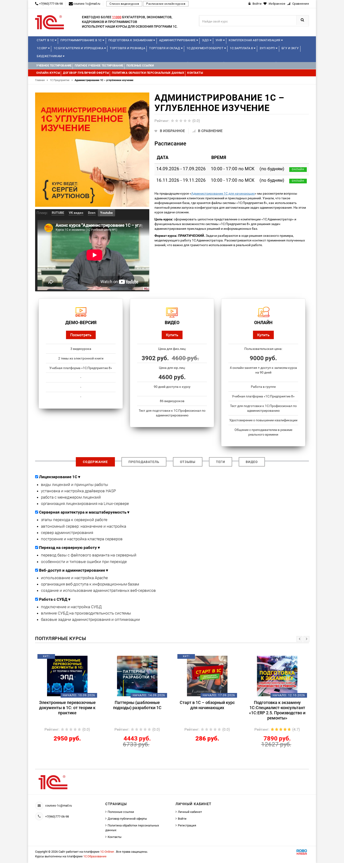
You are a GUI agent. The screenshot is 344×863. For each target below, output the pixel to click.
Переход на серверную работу (69, 547)
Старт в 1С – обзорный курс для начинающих (137, 705)
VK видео (76, 213)
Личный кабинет (190, 812)
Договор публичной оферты (127, 818)
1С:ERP (42, 48)
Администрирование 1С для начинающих (223, 193)
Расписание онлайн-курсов (165, 3)
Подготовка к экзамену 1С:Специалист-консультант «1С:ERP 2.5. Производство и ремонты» (207, 710)
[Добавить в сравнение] (74, 658)
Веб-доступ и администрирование (73, 570)
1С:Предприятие (61, 80)
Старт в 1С (46, 40)
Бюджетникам (50, 56)
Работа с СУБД (54, 599)
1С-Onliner (107, 851)
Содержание (95, 462)
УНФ (219, 40)
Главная (41, 80)
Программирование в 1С (81, 40)
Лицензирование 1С (59, 476)
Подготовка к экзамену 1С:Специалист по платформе (277, 705)
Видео (252, 462)
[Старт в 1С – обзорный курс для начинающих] (137, 676)
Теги (220, 462)
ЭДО (206, 40)
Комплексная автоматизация (255, 40)
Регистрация (187, 825)
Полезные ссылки (121, 812)
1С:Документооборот (205, 48)
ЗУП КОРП (268, 48)
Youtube (106, 213)
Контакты (114, 837)
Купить (172, 335)
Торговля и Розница (127, 48)
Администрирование (177, 40)
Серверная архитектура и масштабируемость (84, 512)
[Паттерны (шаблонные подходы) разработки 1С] (67, 676)
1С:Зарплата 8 (242, 48)
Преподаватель (143, 462)
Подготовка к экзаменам (131, 40)
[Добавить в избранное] (59, 658)
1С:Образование (94, 856)
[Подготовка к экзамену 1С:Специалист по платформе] (277, 676)
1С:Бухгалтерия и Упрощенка (79, 48)
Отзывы (187, 462)
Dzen (91, 213)
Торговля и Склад (165, 48)
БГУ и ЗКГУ (290, 48)
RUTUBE (58, 213)
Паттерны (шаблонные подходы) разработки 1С (67, 705)
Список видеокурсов (124, 3)
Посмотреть (80, 335)
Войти (182, 818)
